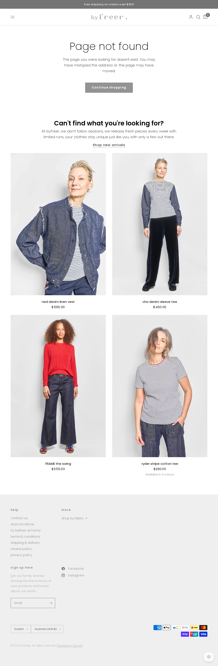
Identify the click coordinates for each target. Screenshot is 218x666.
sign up (150, 362)
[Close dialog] (186, 291)
